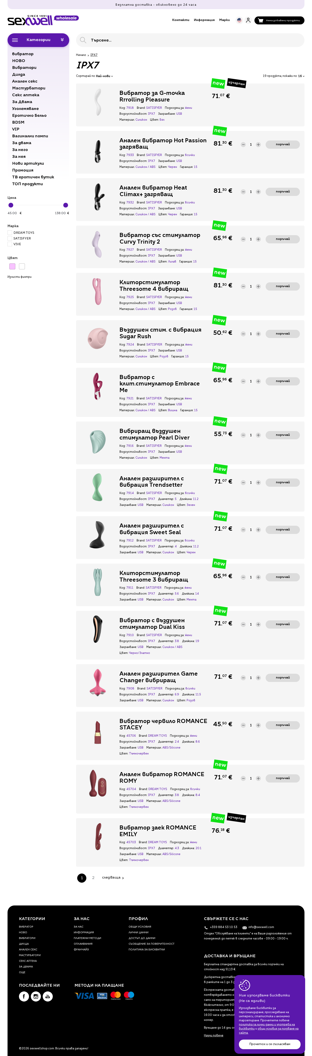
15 (195, 167)
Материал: (127, 120)
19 (197, 641)
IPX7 (151, 114)
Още (22, 972)
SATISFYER (22, 238)
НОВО (23, 932)
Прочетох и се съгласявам (269, 1044)
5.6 (177, 594)
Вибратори (27, 938)
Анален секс (28, 950)
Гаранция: (186, 167)
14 (197, 594)
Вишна (172, 410)
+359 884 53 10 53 (223, 927)
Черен (172, 167)
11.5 (198, 694)
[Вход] (248, 20)
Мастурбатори (30, 955)
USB (179, 114)
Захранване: (166, 114)
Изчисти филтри (20, 277)
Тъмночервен (139, 753)
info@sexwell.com (261, 927)
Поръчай (283, 144)
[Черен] (22, 266)
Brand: (141, 108)
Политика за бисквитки (147, 950)
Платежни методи (87, 938)
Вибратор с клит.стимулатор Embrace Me (159, 384)
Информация (204, 20)
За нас (78, 927)
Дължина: (186, 499)
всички (190, 155)
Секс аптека (28, 961)
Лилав (172, 261)
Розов (172, 309)
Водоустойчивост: (133, 114)
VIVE (17, 244)
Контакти (180, 20)
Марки (224, 20)
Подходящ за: (174, 108)
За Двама (26, 967)
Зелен (191, 505)
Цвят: (154, 120)
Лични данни (138, 932)
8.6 (198, 742)
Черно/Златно (139, 653)
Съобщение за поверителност (152, 944)
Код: (122, 108)
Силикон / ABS (145, 167)
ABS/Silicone (171, 747)
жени (188, 108)
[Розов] (12, 266)
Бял (162, 120)
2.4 (177, 742)
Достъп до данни (142, 938)
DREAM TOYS (23, 232)
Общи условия (140, 927)
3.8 (177, 641)
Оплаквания (83, 944)
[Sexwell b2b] (43, 20)
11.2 (195, 499)
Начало (81, 55)
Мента (164, 458)
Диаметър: (166, 499)
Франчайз (81, 950)
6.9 (177, 694)
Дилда (24, 944)
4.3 (177, 848)
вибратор (26, 927)
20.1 (198, 848)
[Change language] (239, 20)
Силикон (141, 120)
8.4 (198, 795)
